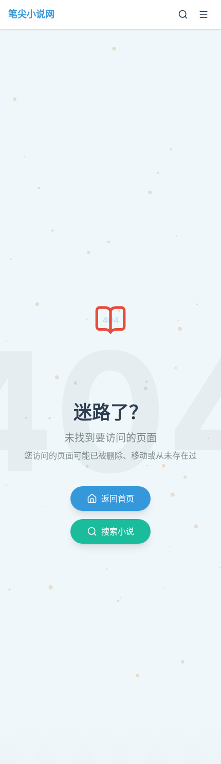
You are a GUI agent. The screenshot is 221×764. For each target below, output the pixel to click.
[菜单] (203, 14)
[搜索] (183, 14)
